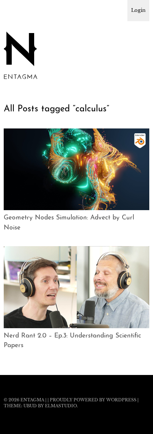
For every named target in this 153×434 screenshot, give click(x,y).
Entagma (32, 399)
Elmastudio (61, 405)
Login (138, 10)
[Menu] (13, 9)
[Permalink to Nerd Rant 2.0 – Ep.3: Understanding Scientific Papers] (76, 326)
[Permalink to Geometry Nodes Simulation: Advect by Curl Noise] (76, 208)
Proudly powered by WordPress (93, 399)
